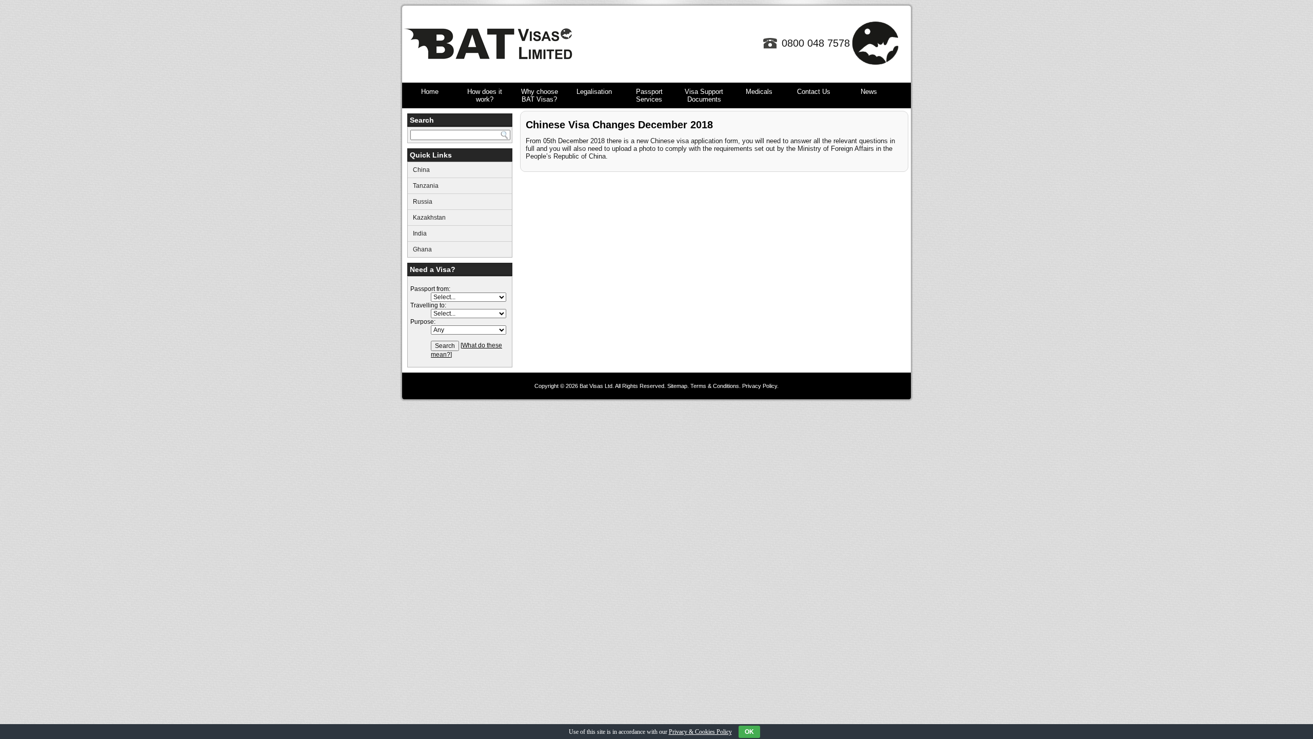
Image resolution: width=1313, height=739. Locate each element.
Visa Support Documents (704, 95)
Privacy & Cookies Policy (700, 731)
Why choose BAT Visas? (539, 95)
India (420, 233)
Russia (422, 201)
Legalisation (594, 91)
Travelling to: (428, 305)
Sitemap (677, 386)
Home (430, 91)
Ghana (422, 249)
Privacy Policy (759, 386)
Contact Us (813, 91)
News (869, 91)
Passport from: (430, 289)
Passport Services (649, 95)
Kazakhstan (429, 217)
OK (749, 731)
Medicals (759, 91)
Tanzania (426, 185)
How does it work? (484, 95)
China (421, 169)
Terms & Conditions (714, 386)
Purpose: (422, 321)
